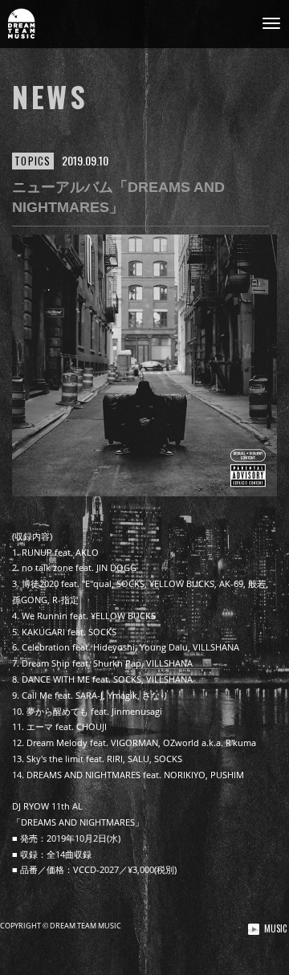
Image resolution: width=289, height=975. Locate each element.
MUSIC (275, 928)
